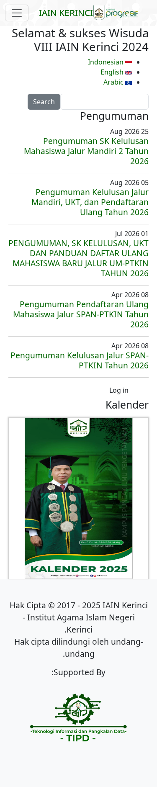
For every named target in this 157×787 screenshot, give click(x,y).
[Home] (119, 13)
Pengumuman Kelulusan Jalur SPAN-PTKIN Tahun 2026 (79, 360)
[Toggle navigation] (16, 13)
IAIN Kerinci (66, 12)
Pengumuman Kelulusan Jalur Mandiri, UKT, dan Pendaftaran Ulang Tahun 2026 (90, 202)
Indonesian (106, 62)
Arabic (114, 82)
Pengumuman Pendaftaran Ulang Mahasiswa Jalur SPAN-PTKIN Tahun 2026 (81, 314)
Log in (119, 390)
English (112, 72)
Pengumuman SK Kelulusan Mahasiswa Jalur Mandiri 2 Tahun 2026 (86, 151)
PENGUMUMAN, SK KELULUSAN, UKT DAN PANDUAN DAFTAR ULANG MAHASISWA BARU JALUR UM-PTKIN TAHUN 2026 (78, 258)
